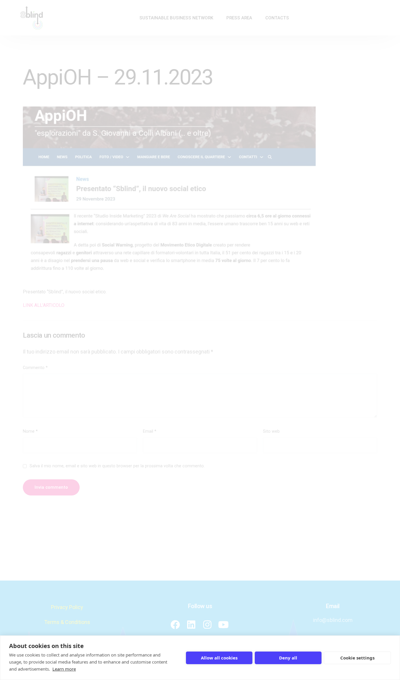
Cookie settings (357, 658)
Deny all (288, 658)
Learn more (64, 669)
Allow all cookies (219, 658)
